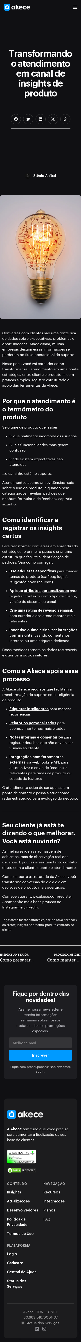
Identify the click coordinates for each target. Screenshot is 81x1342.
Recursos (51, 1192)
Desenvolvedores (22, 1210)
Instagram (11, 907)
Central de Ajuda (21, 1272)
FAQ (46, 1219)
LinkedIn (30, 907)
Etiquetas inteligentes (29, 709)
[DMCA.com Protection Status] (22, 1170)
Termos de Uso (20, 1233)
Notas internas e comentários (36, 737)
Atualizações (18, 1201)
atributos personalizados (46, 590)
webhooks (41, 762)
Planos (49, 1210)
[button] (75, 7)
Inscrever (40, 1055)
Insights (14, 1192)
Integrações (54, 1201)
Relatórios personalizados (32, 723)
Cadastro (15, 1263)
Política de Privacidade (17, 1222)
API (56, 762)
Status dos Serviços (16, 1283)
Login (12, 1254)
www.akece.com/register (50, 896)
